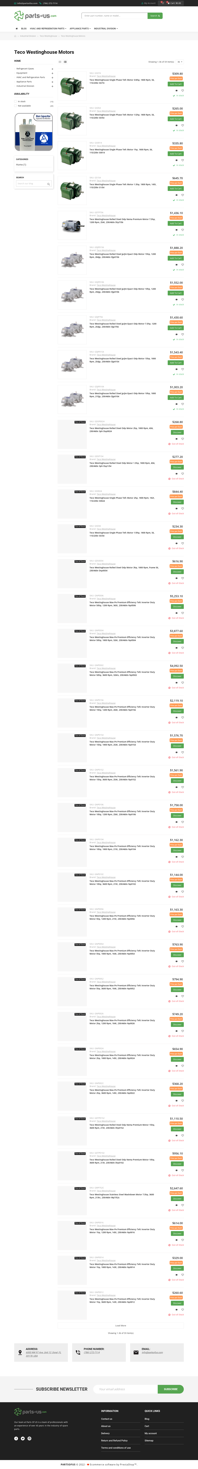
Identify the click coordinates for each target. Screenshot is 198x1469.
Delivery (105, 1433)
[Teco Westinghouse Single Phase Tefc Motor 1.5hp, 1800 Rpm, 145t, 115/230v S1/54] (72, 190)
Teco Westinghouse (106, 76)
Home (17, 61)
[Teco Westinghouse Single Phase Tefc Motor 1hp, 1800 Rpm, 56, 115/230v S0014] (72, 155)
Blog (147, 1419)
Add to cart (175, 84)
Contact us (106, 1419)
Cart (147, 1426)
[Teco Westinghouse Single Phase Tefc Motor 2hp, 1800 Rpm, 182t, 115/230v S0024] (72, 504)
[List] (65, 62)
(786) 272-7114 (49, 3)
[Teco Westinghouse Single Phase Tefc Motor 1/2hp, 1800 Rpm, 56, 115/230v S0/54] (72, 121)
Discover (177, 432)
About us (105, 1426)
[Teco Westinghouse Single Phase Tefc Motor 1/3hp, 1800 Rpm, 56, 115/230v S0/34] (72, 539)
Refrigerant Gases (25, 68)
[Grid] (60, 62)
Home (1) (21, 164)
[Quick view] (175, 90)
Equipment (22, 73)
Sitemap (149, 1440)
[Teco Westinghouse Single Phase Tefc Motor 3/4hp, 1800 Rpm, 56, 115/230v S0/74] (72, 86)
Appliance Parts (24, 81)
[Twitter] (23, 1438)
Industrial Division (25, 86)
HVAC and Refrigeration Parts (31, 77)
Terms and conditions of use (116, 1447)
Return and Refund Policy (114, 1440)
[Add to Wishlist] (181, 90)
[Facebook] (16, 1438)
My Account (150, 3)
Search (154, 15)
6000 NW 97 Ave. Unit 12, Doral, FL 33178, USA (43, 1354)
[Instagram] (29, 1438)
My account (151, 1433)
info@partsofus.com (27, 3)
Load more (120, 1325)
